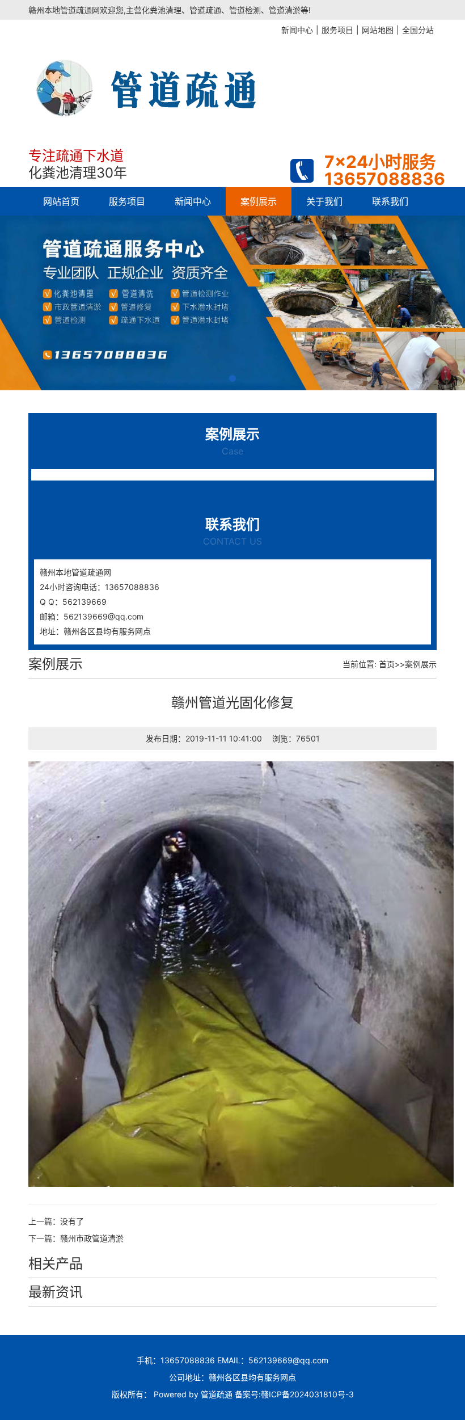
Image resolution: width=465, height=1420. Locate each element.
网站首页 (61, 201)
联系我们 (390, 201)
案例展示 (258, 201)
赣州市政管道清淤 (92, 1238)
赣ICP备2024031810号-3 (307, 1394)
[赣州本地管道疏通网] (198, 79)
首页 (387, 664)
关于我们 (324, 201)
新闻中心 (193, 201)
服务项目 (127, 201)
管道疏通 (216, 1394)
